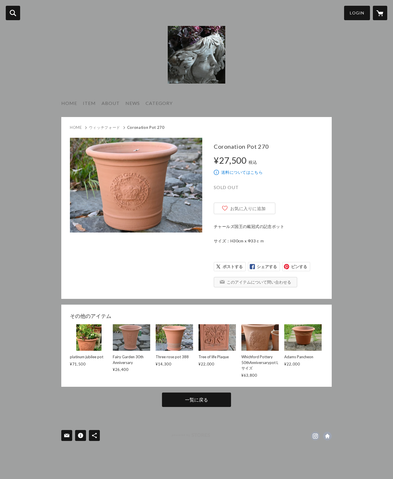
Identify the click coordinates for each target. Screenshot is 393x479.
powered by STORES (191, 435)
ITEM (89, 103)
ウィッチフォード (104, 127)
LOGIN (357, 12)
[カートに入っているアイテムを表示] (380, 13)
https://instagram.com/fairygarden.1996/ (315, 436)
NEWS (132, 103)
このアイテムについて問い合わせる (259, 282)
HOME (69, 103)
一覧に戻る (196, 399)
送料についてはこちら (242, 172)
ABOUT (111, 103)
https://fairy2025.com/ (327, 436)
